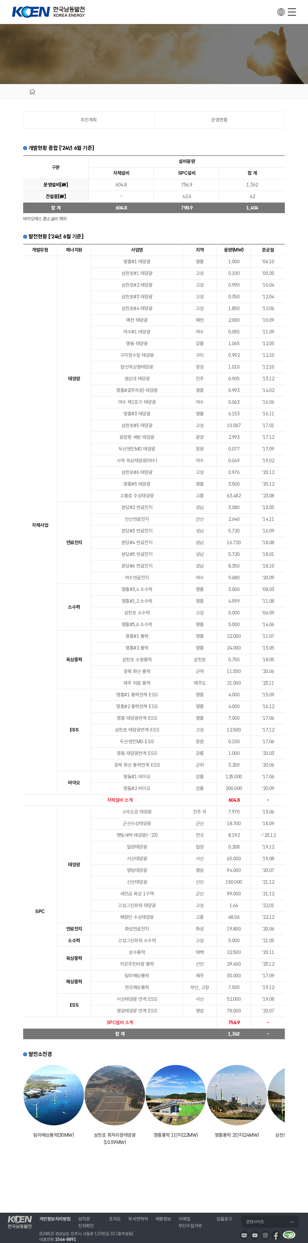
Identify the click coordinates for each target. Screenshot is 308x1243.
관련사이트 (255, 1221)
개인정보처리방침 (55, 1219)
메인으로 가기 (32, 91)
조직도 (115, 1219)
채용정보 (163, 1219)
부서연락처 (138, 1219)
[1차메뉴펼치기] (66, 91)
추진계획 (89, 120)
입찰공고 (224, 1219)
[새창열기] (244, 1235)
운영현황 (219, 120)
